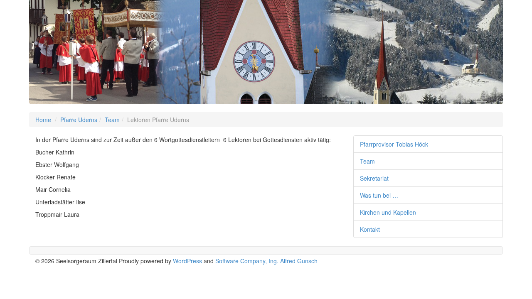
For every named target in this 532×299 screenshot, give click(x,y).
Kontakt (370, 229)
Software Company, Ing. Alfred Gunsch (266, 261)
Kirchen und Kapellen (388, 212)
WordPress (187, 261)
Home (43, 119)
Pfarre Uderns (78, 119)
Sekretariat (374, 178)
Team (112, 119)
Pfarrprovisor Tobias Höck (394, 144)
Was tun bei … (379, 195)
